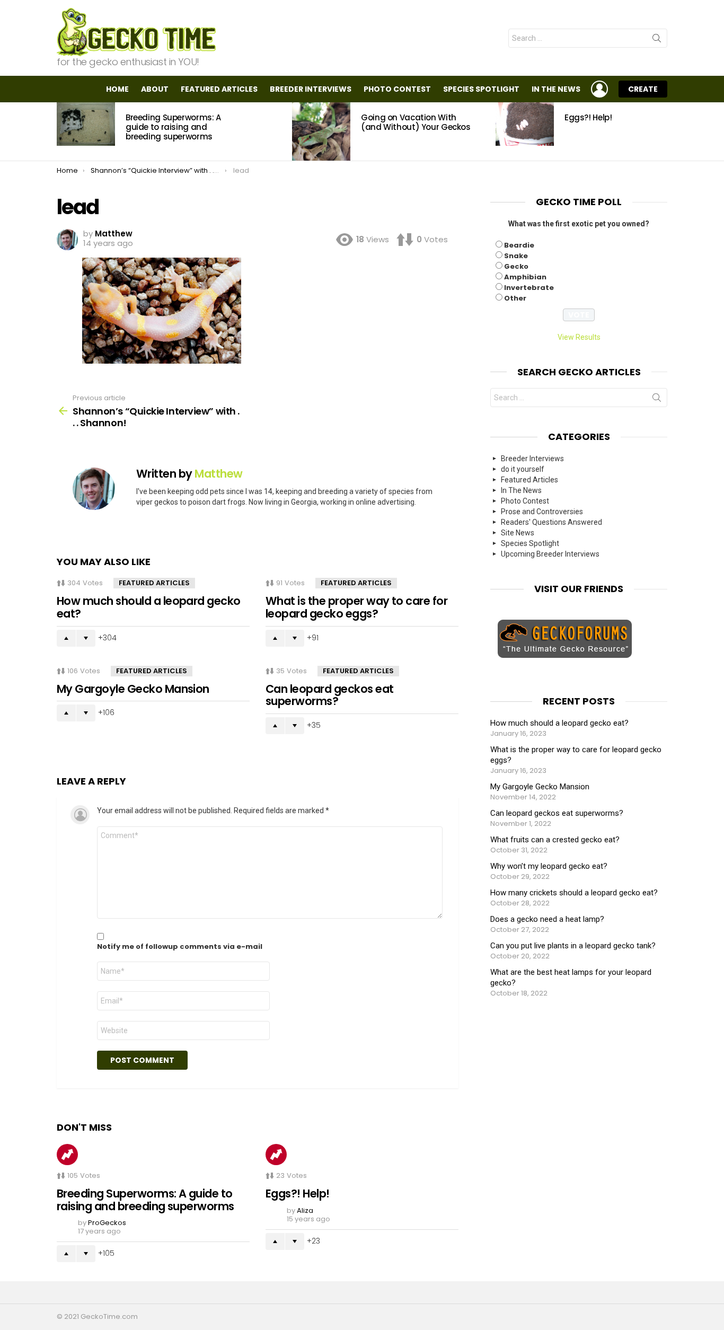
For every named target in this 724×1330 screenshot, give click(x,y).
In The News (556, 89)
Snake (516, 256)
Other (515, 298)
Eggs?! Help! (588, 117)
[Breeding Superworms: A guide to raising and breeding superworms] (86, 124)
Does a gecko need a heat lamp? (547, 919)
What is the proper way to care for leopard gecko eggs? (356, 607)
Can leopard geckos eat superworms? (329, 695)
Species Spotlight (481, 89)
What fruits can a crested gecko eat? (555, 839)
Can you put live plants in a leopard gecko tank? (573, 945)
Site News (517, 533)
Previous (62, 131)
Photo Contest (397, 89)
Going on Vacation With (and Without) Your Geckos (416, 122)
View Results (579, 337)
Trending (67, 1154)
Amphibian (525, 277)
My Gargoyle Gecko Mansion (133, 689)
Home (117, 89)
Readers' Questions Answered (551, 522)
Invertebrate (529, 288)
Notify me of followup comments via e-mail (179, 947)
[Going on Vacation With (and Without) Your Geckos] (321, 131)
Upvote (66, 638)
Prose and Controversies (542, 511)
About (155, 89)
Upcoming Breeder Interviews (550, 554)
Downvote (85, 638)
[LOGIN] (599, 89)
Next (662, 131)
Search (656, 40)
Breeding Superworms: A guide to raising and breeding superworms (173, 127)
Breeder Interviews (310, 89)
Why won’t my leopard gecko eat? (548, 866)
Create (643, 89)
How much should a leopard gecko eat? (149, 607)
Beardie (519, 245)
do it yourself (522, 469)
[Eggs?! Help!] (525, 124)
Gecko (516, 266)
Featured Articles (219, 89)
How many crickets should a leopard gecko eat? (574, 892)
